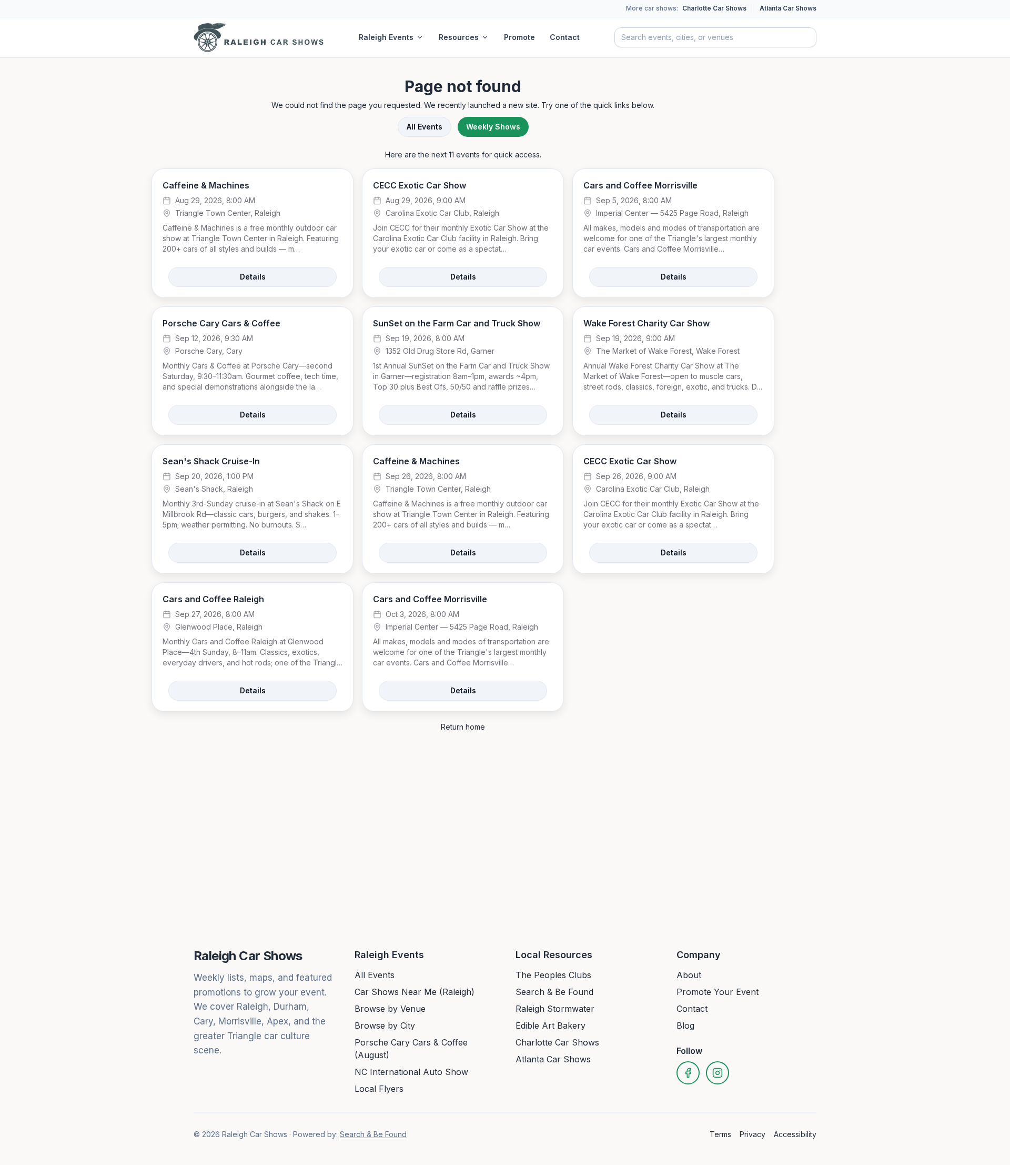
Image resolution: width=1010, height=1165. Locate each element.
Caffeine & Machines (206, 185)
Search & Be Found (554, 992)
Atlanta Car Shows (788, 8)
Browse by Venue (390, 1008)
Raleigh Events (386, 37)
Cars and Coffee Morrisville (640, 185)
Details (253, 276)
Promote (519, 37)
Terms (720, 1134)
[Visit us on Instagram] (717, 1072)
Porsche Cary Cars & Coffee (221, 323)
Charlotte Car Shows (714, 8)
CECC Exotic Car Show (419, 185)
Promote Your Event (717, 992)
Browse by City (385, 1025)
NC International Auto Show (411, 1072)
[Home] (259, 37)
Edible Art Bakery (550, 1025)
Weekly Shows (493, 126)
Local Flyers (379, 1088)
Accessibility (795, 1134)
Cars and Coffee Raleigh (213, 599)
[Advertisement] (848, 231)
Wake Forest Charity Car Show (646, 323)
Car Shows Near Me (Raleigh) (414, 992)
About (688, 975)
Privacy (752, 1134)
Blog (685, 1025)
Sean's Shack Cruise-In (211, 461)
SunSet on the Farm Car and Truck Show (456, 323)
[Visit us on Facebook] (688, 1072)
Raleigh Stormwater (555, 1008)
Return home (463, 726)
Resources (459, 37)
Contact (565, 37)
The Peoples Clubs (553, 975)
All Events (424, 126)
